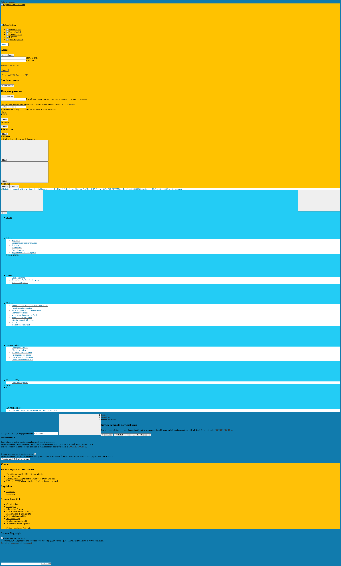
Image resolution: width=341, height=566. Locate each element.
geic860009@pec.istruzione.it (34, 481)
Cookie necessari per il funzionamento (17, 454)
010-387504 (15, 476)
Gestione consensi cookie (17, 521)
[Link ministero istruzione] (13, 4)
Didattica (105, 417)
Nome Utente (32, 58)
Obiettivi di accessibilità (16, 516)
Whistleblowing (13, 518)
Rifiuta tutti (123, 435)
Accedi (4, 44)
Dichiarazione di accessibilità (18, 514)
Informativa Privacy (14, 509)
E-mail (29, 99)
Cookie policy (12, 504)
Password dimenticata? (10, 65)
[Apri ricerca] (319, 200)
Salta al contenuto (8, 2)
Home (103, 415)
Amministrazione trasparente (18, 523)
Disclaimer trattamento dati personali (16, 543)
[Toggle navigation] (22, 200)
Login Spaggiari (69, 104)
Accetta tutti (141, 435)
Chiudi (4, 119)
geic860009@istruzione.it (33, 479)
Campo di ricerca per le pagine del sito (17, 433)
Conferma (14, 186)
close (4, 213)
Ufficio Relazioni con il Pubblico (20, 511)
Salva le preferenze (21, 459)
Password (30, 60)
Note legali (11, 506)
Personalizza (107, 435)
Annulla (5, 186)
